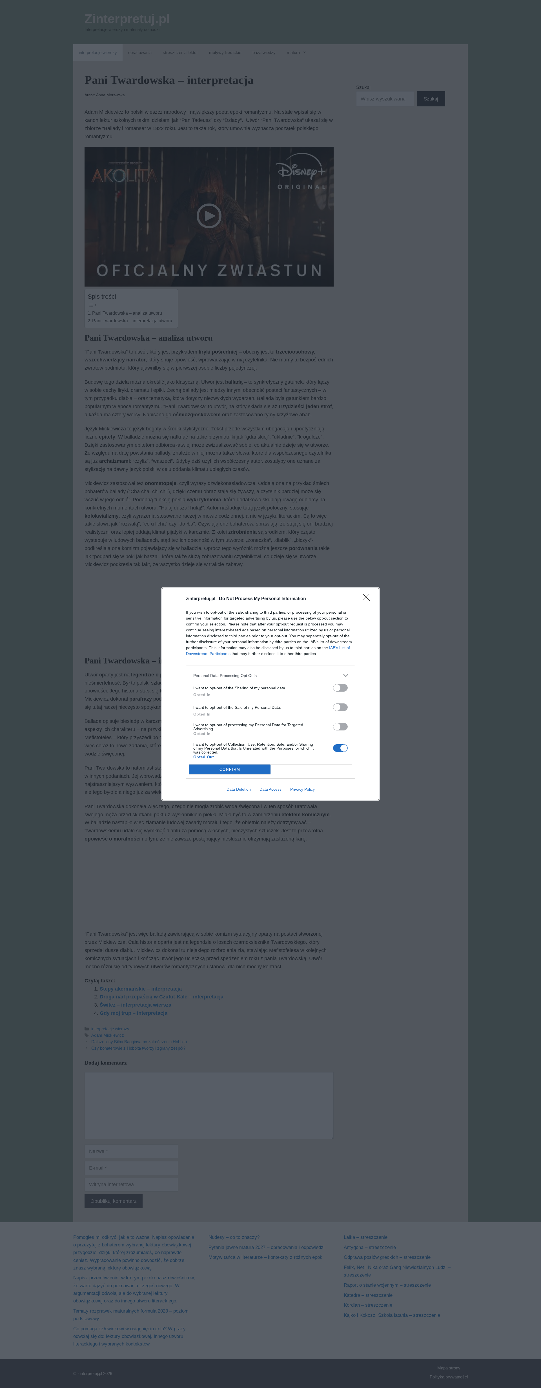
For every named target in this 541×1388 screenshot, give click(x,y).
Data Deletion (239, 789)
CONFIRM (229, 769)
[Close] (368, 599)
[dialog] (270, 694)
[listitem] (270, 675)
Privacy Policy (302, 789)
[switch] (340, 688)
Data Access (270, 789)
